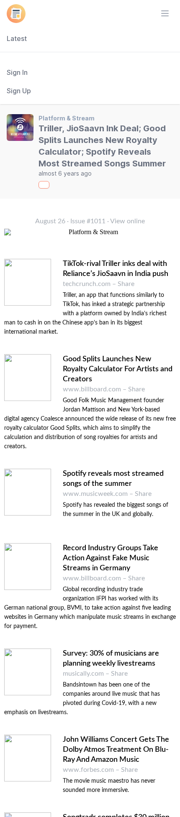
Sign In (17, 72)
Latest (17, 38)
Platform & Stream (67, 118)
